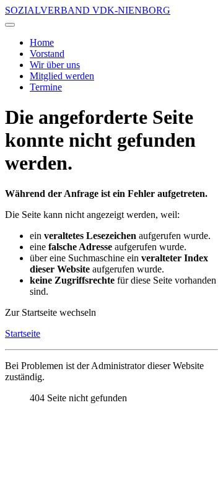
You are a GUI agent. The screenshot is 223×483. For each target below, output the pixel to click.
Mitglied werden (62, 76)
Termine (46, 87)
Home (42, 42)
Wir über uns (55, 64)
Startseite (22, 333)
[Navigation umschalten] (10, 25)
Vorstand (47, 53)
